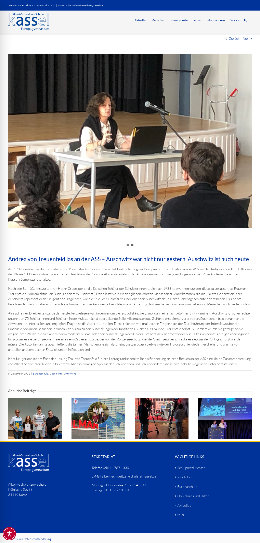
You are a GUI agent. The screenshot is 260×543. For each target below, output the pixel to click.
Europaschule (40, 373)
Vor (245, 38)
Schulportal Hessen (191, 468)
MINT (181, 515)
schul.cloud (185, 477)
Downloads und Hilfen (193, 496)
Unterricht (70, 373)
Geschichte (56, 373)
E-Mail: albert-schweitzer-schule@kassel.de (80, 5)
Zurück (234, 38)
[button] (245, 20)
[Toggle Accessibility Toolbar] (9, 533)
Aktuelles (184, 505)
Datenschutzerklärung (37, 539)
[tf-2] (130, 141)
